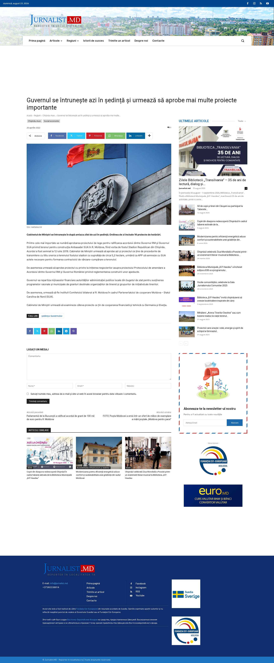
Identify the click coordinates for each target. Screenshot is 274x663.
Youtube (140, 595)
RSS (138, 591)
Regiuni (37, 115)
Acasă (29, 115)
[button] (242, 40)
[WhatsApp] (52, 331)
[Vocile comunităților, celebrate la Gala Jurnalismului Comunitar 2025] (187, 286)
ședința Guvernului (52, 315)
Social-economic (51, 121)
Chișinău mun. (49, 115)
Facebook (141, 583)
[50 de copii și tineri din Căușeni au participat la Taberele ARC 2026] (187, 209)
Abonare (234, 423)
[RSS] (261, 3)
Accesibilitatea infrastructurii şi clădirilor (93, 468)
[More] (149, 136)
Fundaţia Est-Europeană (87, 609)
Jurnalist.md (185, 188)
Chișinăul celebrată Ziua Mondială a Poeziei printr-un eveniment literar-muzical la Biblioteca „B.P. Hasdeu (147, 475)
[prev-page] (181, 343)
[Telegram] (66, 331)
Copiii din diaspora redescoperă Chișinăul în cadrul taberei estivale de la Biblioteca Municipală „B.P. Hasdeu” (49, 475)
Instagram (141, 587)
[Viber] (73, 331)
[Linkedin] (59, 331)
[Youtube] (267, 3)
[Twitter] (37, 331)
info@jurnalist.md (59, 583)
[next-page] (186, 343)
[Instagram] (254, 3)
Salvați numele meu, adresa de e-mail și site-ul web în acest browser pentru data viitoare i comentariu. (84, 393)
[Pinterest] (44, 331)
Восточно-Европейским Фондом (82, 619)
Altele (30, 468)
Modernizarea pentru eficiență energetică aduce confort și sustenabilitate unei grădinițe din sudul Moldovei (98, 475)
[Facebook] (248, 3)
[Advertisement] (137, 69)
